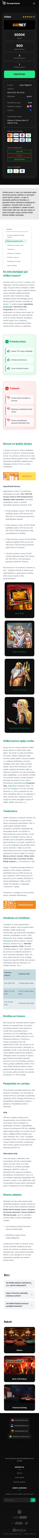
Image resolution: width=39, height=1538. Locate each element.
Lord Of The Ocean (19, 690)
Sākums (19, 1473)
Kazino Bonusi (19, 1477)
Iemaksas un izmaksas (14, 253)
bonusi (5, 304)
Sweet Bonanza (20, 783)
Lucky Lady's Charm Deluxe (19, 728)
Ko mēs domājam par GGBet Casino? (15, 236)
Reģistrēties (19, 74)
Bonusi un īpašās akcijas (15, 241)
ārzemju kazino (28, 927)
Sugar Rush (12, 786)
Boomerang (22, 895)
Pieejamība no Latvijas (14, 261)
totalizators (15, 845)
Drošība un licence (13, 257)
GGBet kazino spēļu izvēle (15, 245)
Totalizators (10, 249)
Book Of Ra (19, 613)
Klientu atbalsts (12, 265)
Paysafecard (8, 941)
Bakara (19, 1350)
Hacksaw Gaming (19, 1408)
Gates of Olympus (19, 652)
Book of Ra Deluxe (19, 1379)
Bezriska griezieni (19, 1482)
